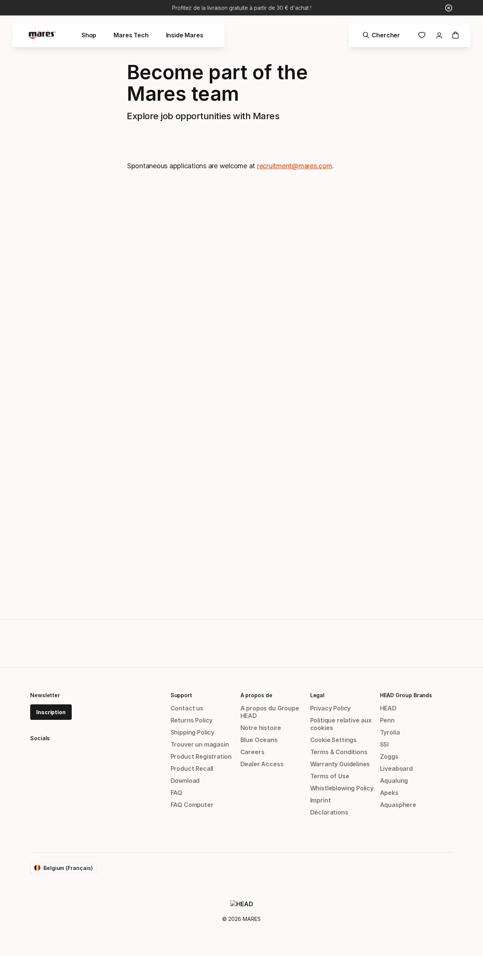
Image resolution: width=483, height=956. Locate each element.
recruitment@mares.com (294, 166)
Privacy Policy (330, 708)
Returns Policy (192, 720)
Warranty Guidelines (340, 764)
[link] (422, 35)
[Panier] (455, 35)
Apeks (389, 792)
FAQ (176, 792)
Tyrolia (390, 732)
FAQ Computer (192, 804)
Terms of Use (329, 776)
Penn (387, 720)
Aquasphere (398, 804)
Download (185, 780)
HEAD (388, 708)
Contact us (187, 708)
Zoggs (389, 756)
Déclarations (329, 812)
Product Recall (192, 768)
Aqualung (394, 780)
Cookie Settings (333, 740)
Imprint (320, 800)
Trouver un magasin (200, 744)
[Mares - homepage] (42, 35)
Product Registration (201, 756)
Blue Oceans (259, 740)
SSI (384, 744)
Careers (252, 752)
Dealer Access (262, 764)
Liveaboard (396, 768)
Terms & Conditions (339, 752)
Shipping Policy (192, 732)
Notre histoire (260, 728)
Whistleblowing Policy (342, 788)
